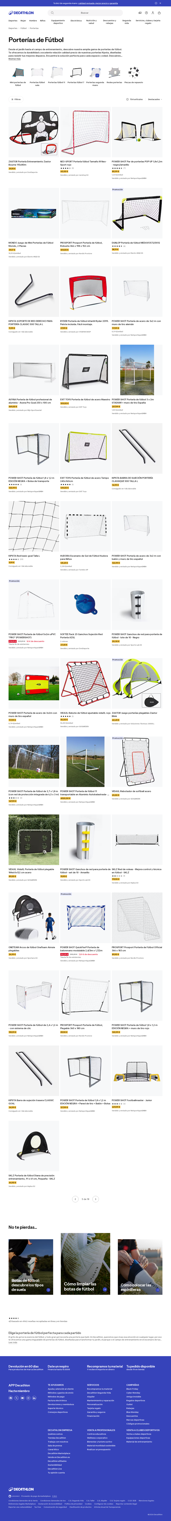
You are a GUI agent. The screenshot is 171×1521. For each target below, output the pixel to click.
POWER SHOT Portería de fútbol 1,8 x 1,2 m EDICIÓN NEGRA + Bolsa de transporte (32, 479)
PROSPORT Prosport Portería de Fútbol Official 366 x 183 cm (137, 949)
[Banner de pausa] (156, 3)
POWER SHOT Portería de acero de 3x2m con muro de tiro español (33, 714)
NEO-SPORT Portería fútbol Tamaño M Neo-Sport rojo (83, 163)
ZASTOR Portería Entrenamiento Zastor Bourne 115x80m (30, 163)
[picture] (34, 132)
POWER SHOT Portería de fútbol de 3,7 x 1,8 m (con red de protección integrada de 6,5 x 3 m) (34, 793)
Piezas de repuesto (134, 82)
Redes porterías (114, 82)
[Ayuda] (146, 13)
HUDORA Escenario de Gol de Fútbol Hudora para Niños (84, 557)
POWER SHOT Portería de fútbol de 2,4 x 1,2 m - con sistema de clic (34, 1027)
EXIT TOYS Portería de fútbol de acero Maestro (85, 399)
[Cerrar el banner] (160, 3)
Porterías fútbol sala (37, 83)
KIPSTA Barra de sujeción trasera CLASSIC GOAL (31, 1102)
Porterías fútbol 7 (76, 82)
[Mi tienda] (140, 13)
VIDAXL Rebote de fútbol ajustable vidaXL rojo (85, 713)
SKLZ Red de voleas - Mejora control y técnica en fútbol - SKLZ (137, 871)
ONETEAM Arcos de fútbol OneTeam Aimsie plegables (32, 949)
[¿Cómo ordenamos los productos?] (127, 99)
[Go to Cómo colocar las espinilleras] (158, 1290)
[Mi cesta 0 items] (159, 13)
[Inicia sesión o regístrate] (153, 13)
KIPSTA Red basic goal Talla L (24, 555)
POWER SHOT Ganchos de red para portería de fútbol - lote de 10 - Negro (137, 636)
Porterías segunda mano (95, 83)
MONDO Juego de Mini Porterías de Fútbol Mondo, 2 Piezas (31, 244)
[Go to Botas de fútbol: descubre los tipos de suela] (48, 1290)
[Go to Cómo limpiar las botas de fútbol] (105, 1289)
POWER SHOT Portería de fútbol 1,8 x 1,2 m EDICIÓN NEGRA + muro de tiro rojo (135, 1027)
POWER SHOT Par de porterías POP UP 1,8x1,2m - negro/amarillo (137, 163)
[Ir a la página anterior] (75, 1199)
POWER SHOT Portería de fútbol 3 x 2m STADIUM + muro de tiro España (133, 401)
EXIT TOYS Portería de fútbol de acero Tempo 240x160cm (84, 479)
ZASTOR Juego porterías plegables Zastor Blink (135, 714)
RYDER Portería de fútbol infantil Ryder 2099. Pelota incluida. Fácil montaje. (84, 323)
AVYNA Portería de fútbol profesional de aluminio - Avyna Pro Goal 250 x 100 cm (31, 401)
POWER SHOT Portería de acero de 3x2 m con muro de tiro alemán (136, 323)
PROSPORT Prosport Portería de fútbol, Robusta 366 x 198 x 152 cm (81, 244)
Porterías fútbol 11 (56, 82)
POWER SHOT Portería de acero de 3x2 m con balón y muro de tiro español (136, 557)
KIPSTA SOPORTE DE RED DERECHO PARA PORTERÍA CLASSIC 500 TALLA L (31, 323)
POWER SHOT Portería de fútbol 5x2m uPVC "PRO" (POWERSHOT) (32, 636)
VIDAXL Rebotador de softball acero (131, 791)
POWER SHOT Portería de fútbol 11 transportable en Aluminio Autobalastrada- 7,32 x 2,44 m (83, 793)
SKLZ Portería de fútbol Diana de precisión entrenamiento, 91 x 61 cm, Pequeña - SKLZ (32, 1177)
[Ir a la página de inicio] (21, 13)
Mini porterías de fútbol (18, 83)
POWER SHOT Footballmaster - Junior (132, 1100)
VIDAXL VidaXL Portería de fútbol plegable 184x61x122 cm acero (32, 871)
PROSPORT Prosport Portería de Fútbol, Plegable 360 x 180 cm (81, 1027)
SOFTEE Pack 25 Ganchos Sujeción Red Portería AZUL (81, 636)
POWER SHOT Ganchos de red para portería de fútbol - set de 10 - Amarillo (85, 871)
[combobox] (155, 99)
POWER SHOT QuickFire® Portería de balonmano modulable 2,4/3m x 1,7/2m (81, 949)
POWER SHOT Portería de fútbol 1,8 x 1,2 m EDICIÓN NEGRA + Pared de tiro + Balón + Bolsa (85, 1102)
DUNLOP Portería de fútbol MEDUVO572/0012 (136, 242)
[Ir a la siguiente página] (95, 1199)
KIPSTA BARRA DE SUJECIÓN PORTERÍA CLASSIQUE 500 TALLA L (132, 479)
